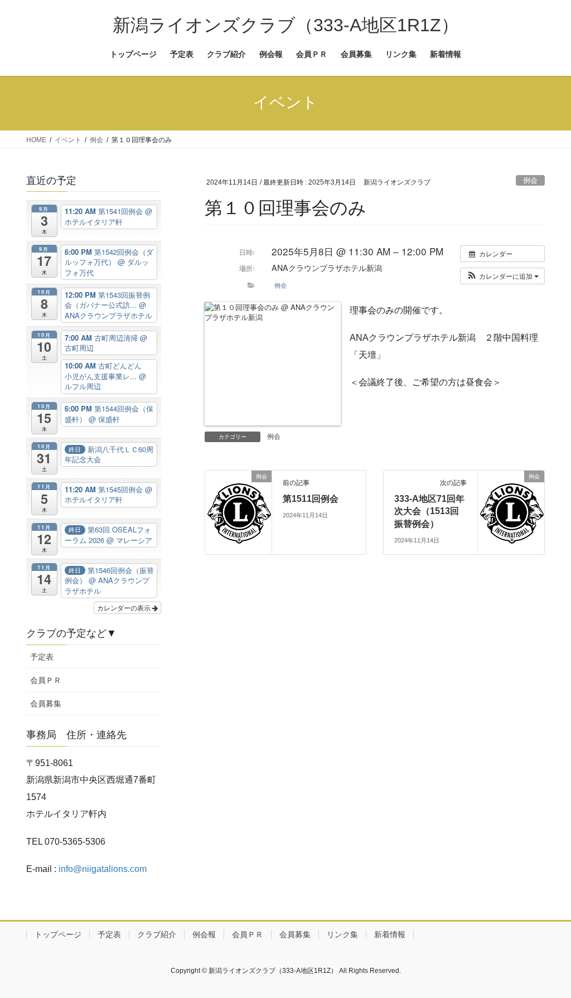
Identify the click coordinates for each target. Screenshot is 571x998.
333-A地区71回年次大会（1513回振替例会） (429, 511)
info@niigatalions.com (103, 869)
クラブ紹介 (156, 934)
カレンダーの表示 (124, 607)
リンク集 (342, 934)
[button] (502, 276)
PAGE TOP (547, 958)
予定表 (42, 656)
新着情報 (389, 934)
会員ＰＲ (45, 680)
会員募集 (45, 703)
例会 (530, 180)
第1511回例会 (310, 498)
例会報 (204, 934)
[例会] (238, 511)
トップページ (58, 934)
